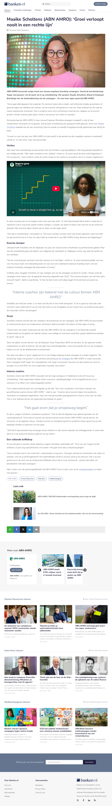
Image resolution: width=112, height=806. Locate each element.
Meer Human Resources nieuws (96, 599)
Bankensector (60, 10)
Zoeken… (48, 4)
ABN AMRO (12, 479)
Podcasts (47, 10)
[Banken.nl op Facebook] (83, 800)
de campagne (64, 358)
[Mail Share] (36, 529)
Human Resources (27, 479)
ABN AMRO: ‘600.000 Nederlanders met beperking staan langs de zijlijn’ (67, 496)
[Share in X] (23, 529)
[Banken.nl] (9, 2)
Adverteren (8, 789)
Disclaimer (39, 785)
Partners (91, 10)
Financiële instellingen (23, 10)
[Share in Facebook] (16, 529)
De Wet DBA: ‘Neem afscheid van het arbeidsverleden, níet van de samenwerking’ (71, 513)
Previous (39, 569)
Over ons (7, 785)
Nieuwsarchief (9, 792)
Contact (7, 796)
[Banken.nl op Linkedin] (89, 800)
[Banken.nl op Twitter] (78, 800)
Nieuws (7, 10)
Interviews (41, 479)
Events (82, 10)
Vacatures (72, 10)
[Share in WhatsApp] (10, 529)
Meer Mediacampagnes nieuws (96, 702)
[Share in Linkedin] (29, 529)
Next (84, 569)
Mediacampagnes (55, 479)
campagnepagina (86, 469)
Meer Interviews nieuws (99, 650)
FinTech (38, 10)
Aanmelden (89, 762)
